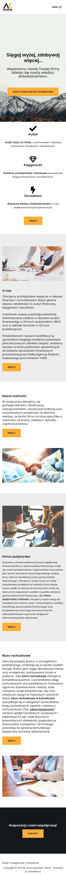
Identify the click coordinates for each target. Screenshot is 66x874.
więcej (33, 220)
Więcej (12, 367)
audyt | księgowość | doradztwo (33, 91)
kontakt (33, 833)
